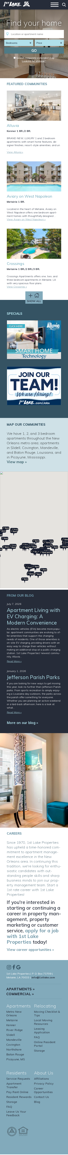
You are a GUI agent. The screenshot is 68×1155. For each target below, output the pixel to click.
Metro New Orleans (14, 1013)
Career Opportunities (43, 1090)
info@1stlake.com (43, 977)
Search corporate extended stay (35, 57)
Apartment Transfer (13, 1085)
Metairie (12, 1020)
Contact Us (41, 1097)
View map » (17, 462)
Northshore (14, 1049)
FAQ (37, 1037)
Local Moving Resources (43, 1022)
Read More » (14, 661)
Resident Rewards (18, 1097)
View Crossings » (17, 286)
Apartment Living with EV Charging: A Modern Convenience (33, 616)
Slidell (10, 1035)
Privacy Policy (44, 1083)
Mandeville (14, 1040)
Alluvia (13, 125)
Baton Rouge (15, 1054)
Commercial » (20, 994)
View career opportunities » (30, 949)
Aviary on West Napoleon (29, 196)
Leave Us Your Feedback (16, 1113)
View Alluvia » (15, 152)
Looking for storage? (34, 61)
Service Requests (18, 1078)
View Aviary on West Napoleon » (26, 219)
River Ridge (14, 1030)
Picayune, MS (15, 1059)
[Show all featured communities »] (34, 299)
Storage (39, 1050)
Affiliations (41, 1078)
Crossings (15, 263)
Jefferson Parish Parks (33, 677)
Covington (13, 1044)
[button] (30, 575)
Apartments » (20, 989)
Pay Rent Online (17, 1092)
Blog (37, 1102)
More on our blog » (22, 723)
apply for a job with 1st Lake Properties (33, 936)
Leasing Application (42, 1030)
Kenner (11, 1025)
